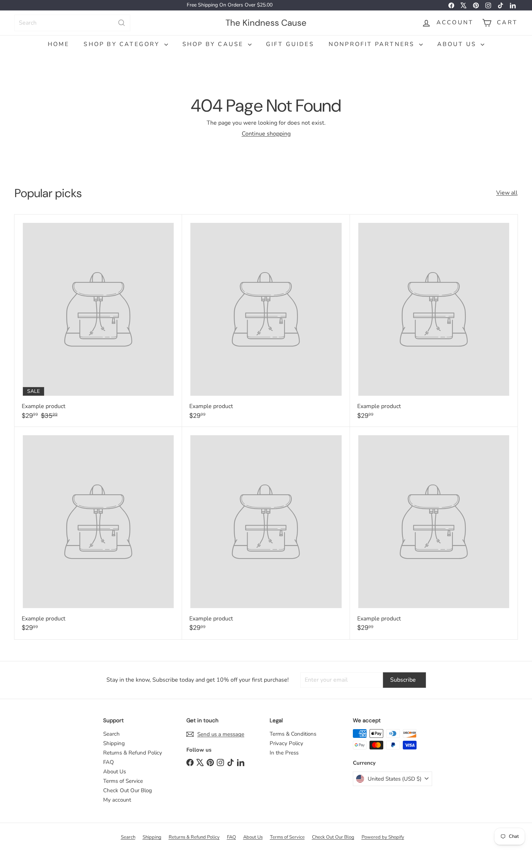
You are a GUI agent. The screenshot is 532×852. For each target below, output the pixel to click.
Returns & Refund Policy (132, 752)
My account (117, 799)
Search (111, 733)
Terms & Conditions (293, 733)
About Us (458, 44)
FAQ (108, 762)
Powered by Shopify (383, 837)
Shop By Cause (214, 44)
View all (507, 193)
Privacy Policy (286, 743)
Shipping (114, 743)
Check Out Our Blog (127, 790)
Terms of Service (123, 781)
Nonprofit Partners (373, 44)
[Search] (121, 22)
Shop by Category (123, 44)
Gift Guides (290, 44)
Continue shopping (266, 134)
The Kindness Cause (266, 22)
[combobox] (72, 22)
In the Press (284, 752)
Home (58, 44)
